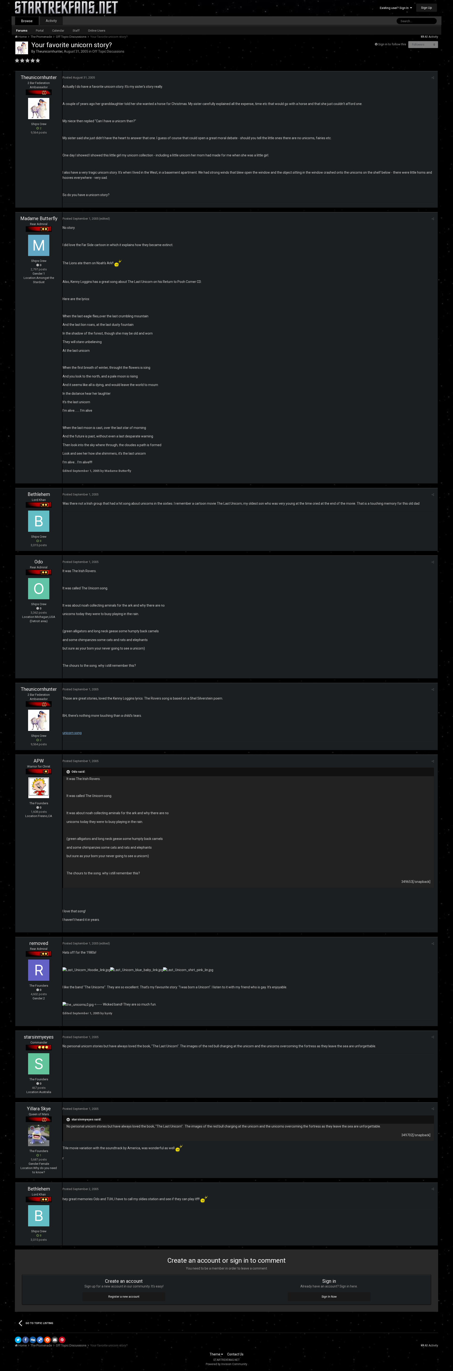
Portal (40, 30)
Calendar (58, 30)
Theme (215, 1354)
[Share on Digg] (32, 1340)
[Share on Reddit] (47, 1340)
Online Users (96, 30)
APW (39, 761)
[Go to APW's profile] (38, 787)
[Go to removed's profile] (38, 970)
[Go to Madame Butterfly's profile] (38, 245)
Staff (76, 30)
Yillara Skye (39, 1108)
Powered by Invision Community (226, 1364)
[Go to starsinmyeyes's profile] (38, 1063)
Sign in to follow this (392, 44)
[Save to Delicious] (40, 1340)
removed (38, 943)
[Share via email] (54, 1340)
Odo (38, 562)
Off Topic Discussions (108, 51)
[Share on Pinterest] (62, 1340)
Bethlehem (39, 494)
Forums (21, 30)
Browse (27, 21)
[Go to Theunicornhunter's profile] (21, 48)
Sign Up (426, 7)
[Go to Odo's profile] (38, 588)
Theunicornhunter (49, 51)
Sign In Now (329, 1296)
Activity (51, 21)
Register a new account (123, 1296)
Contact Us (235, 1354)
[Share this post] (433, 78)
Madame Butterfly (38, 218)
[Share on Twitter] (18, 1340)
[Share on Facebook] (25, 1340)
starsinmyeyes (39, 1037)
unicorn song (72, 733)
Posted (79, 77)
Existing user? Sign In (395, 8)
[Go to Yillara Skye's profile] (38, 1135)
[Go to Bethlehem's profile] (38, 521)
